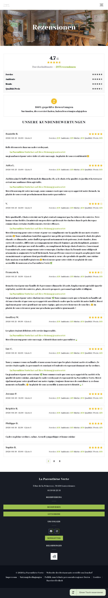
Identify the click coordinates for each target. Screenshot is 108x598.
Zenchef (88, 572)
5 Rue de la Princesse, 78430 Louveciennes (67, 485)
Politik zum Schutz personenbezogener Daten (69, 577)
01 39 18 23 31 (54, 490)
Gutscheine (54, 514)
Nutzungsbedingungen (32, 577)
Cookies (98, 577)
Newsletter (54, 538)
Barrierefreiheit (55, 580)
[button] (101, 5)
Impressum (13, 577)
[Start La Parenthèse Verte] (6, 5)
